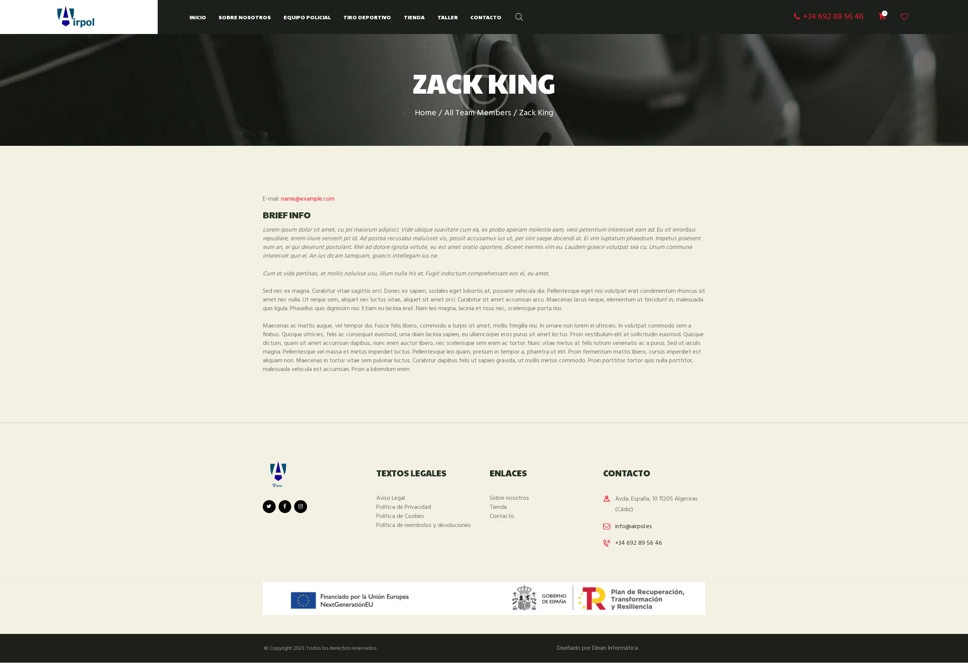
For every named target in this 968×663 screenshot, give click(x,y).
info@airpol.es (633, 527)
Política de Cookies (400, 516)
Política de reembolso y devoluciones (423, 525)
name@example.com (308, 199)
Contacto (502, 516)
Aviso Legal (390, 498)
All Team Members (477, 113)
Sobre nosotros (509, 498)
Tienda (498, 507)
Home (425, 113)
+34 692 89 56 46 (638, 543)
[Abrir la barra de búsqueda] (515, 15)
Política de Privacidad (403, 507)
